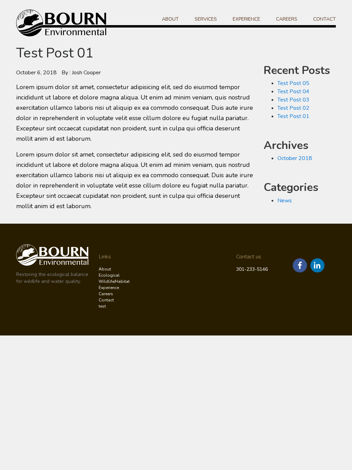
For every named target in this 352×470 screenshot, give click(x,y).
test (102, 306)
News (284, 200)
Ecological (109, 275)
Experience (246, 19)
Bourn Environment (64, 23)
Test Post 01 (293, 116)
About (170, 19)
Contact (324, 19)
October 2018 (294, 158)
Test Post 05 (293, 83)
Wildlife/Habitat (114, 281)
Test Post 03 (293, 100)
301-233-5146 (252, 269)
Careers (286, 19)
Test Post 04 (293, 91)
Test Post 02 (293, 108)
